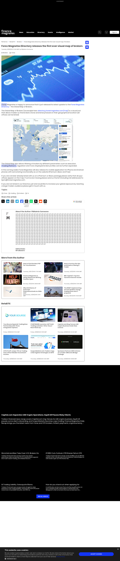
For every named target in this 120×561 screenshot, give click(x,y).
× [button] (118, 549)
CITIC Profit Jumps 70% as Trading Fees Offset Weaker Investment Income (15, 352)
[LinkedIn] (7, 201)
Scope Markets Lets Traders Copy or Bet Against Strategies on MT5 (42, 352)
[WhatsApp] (31, 201)
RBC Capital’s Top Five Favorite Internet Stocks (72, 276)
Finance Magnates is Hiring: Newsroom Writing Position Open (32, 277)
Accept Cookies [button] (96, 554)
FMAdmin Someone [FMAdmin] (27, 49)
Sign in (114, 32)
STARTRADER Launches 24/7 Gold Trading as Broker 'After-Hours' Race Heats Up (42, 325)
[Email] (12, 201)
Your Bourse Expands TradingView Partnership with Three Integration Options (15, 325)
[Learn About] (26, 203)
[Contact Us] (87, 47)
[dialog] (60, 554)
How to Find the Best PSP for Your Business (31, 264)
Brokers (19, 42)
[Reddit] (40, 201)
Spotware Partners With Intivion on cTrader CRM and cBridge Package (69, 352)
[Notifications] (106, 32)
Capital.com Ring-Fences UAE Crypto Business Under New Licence (68, 325)
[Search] (99, 32)
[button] (40, 559)
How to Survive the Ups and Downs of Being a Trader (72, 265)
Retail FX (12, 42)
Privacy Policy (61, 556)
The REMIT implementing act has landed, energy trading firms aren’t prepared (72, 290)
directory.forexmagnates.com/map (53, 110)
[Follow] (36, 202)
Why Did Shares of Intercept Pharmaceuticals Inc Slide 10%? (32, 290)
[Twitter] (3, 201)
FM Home (4, 42)
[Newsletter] (87, 42)
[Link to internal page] (8, 216)
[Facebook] (21, 201)
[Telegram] (17, 201)
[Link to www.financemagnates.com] (12, 267)
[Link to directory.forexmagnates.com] (43, 139)
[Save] (45, 202)
